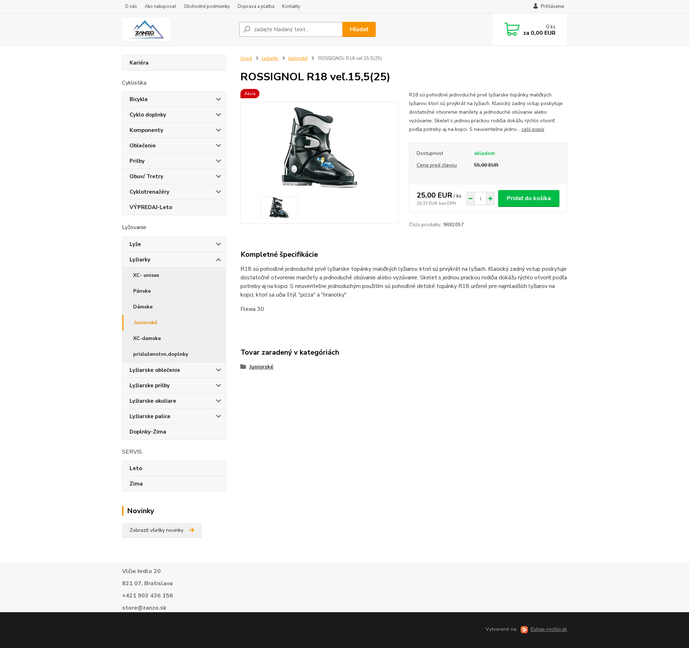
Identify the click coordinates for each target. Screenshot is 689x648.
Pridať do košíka (529, 198)
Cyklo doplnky (148, 114)
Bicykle (139, 99)
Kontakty (291, 6)
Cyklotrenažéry (149, 191)
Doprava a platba (256, 6)
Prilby (137, 161)
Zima (136, 483)
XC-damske (147, 338)
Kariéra (139, 62)
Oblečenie (143, 145)
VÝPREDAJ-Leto (151, 207)
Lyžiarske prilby (150, 385)
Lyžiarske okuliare (153, 401)
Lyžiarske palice (150, 416)
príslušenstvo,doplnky (160, 354)
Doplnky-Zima (148, 431)
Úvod (246, 58)
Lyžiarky (140, 259)
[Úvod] (177, 29)
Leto (136, 468)
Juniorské (145, 322)
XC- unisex (146, 275)
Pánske (142, 291)
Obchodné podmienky (207, 6)
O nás (131, 6)
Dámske (143, 306)
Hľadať (359, 29)
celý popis (532, 129)
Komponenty (146, 130)
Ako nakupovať (160, 6)
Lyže (135, 244)
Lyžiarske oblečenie (155, 370)
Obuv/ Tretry (146, 176)
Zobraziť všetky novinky (156, 530)
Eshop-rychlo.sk (549, 629)
